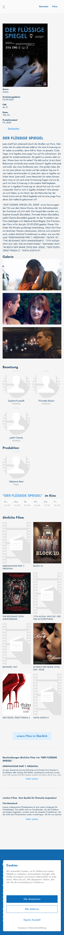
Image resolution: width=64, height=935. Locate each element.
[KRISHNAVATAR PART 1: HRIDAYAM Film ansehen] (17, 542)
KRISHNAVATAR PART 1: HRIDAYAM (14, 567)
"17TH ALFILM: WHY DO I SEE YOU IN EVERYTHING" (31, 242)
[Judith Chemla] (16, 421)
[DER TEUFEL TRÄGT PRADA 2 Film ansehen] (17, 694)
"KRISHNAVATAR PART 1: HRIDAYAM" (26, 237)
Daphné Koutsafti (16, 400)
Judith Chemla (16, 437)
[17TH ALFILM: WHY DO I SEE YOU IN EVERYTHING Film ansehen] (47, 593)
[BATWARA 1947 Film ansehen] (17, 643)
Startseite (43, 6)
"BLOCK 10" (52, 237)
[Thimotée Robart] (46, 384)
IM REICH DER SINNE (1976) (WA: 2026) (46, 668)
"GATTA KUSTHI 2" (30, 250)
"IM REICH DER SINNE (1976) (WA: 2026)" (24, 247)
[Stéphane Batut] (16, 465)
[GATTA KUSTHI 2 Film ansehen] (47, 694)
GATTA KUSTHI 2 (41, 717)
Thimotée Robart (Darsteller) (45, 214)
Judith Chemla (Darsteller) (15, 217)
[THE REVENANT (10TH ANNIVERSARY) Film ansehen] (17, 593)
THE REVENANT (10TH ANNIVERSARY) (13, 617)
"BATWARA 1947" (51, 244)
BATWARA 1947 (10, 667)
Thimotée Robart (46, 400)
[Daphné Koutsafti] (16, 384)
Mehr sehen (32, 778)
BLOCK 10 (38, 566)
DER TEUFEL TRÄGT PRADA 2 (16, 717)
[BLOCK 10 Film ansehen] (47, 542)
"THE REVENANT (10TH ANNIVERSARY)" (23, 240)
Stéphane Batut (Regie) (34, 221)
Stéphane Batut (16, 481)
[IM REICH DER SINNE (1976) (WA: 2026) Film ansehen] (47, 643)
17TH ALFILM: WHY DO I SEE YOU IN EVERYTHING (47, 617)
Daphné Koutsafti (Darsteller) (16, 214)
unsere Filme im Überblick (32, 736)
